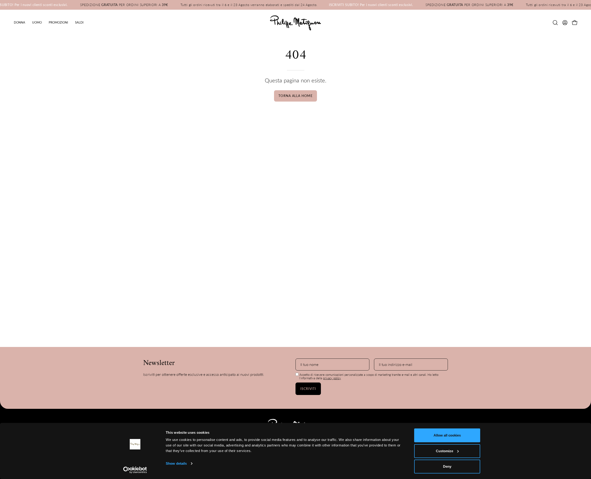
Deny (447, 466)
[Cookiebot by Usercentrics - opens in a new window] (135, 470)
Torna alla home (295, 96)
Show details (176, 463)
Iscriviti (308, 389)
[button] (58, 23)
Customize (444, 451)
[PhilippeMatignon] (295, 22)
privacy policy (332, 378)
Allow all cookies (447, 435)
